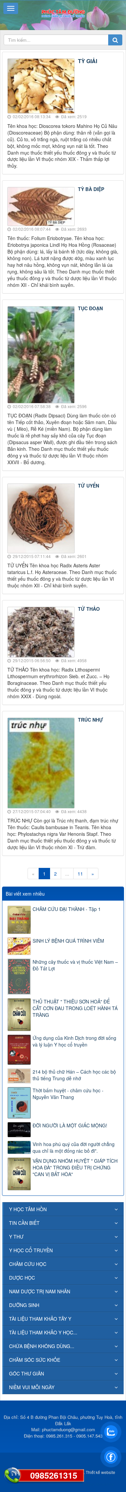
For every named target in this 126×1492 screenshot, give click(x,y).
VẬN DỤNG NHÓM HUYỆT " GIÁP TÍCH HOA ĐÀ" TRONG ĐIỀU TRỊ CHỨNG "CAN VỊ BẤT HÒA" (75, 1167)
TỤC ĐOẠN (90, 308)
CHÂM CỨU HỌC (27, 1264)
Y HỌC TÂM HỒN (28, 1209)
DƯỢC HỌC (22, 1277)
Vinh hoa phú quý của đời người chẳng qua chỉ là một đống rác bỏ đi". (74, 1147)
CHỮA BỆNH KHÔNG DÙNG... (41, 1346)
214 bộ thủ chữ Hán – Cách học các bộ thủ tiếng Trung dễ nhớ (74, 1075)
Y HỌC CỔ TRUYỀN (31, 1250)
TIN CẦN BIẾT (24, 1223)
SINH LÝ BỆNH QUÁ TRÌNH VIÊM (68, 940)
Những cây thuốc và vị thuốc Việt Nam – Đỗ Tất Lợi (75, 965)
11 (80, 873)
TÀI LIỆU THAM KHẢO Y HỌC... (43, 1332)
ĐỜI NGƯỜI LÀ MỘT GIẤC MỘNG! (70, 1125)
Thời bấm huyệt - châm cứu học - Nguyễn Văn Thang (68, 1093)
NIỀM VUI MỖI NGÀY (31, 1387)
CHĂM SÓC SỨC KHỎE (34, 1359)
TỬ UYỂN (88, 485)
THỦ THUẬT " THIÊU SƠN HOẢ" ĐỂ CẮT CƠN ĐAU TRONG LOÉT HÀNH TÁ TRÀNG (75, 1008)
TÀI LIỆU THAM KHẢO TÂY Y (40, 1318)
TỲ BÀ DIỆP (91, 189)
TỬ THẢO (89, 608)
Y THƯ (16, 1236)
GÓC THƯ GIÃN (26, 1373)
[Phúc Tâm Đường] (63, 12)
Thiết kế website (100, 1472)
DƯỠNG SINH (24, 1305)
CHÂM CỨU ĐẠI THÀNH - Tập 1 (67, 909)
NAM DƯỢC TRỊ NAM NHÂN (39, 1291)
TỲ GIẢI (87, 61)
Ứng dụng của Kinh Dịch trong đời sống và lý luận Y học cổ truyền (74, 1041)
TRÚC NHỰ (90, 719)
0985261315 (53, 1475)
